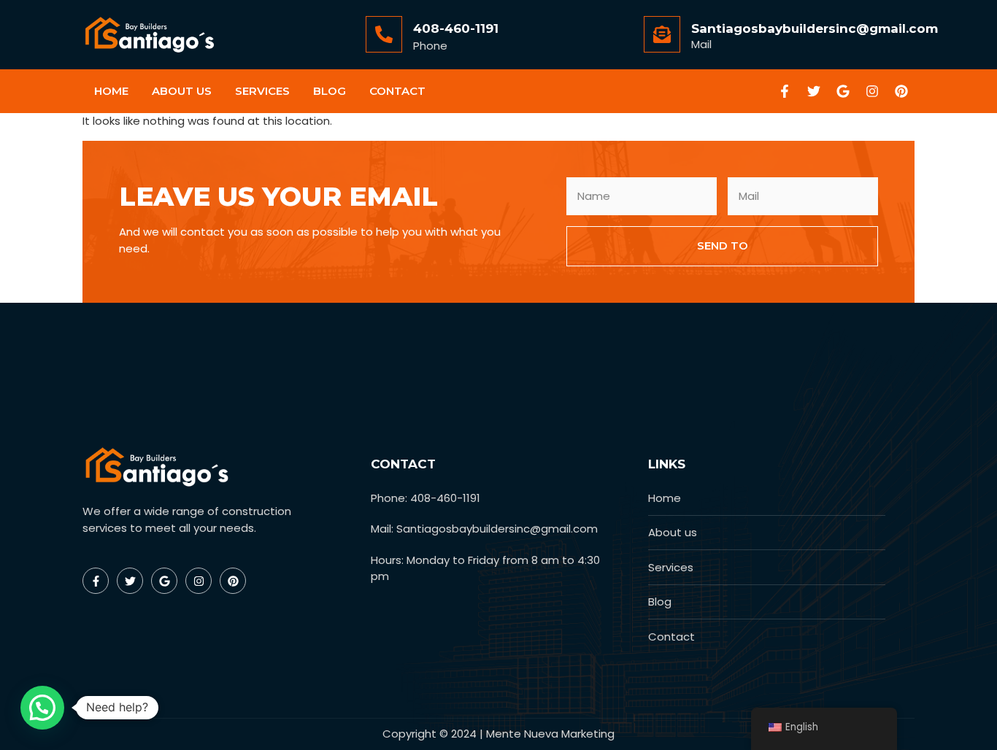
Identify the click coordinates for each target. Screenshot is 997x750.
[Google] (843, 91)
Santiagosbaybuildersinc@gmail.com (814, 28)
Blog (329, 91)
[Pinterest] (901, 91)
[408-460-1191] (384, 34)
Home (111, 91)
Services (262, 91)
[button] (42, 708)
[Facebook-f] (784, 91)
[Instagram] (872, 91)
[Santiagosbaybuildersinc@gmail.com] (662, 34)
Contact (397, 91)
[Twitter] (814, 91)
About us (182, 91)
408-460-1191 (455, 28)
